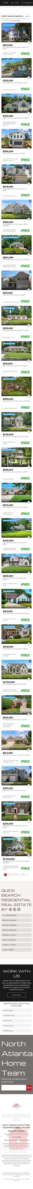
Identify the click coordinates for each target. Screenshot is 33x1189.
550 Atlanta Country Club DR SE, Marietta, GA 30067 (16, 862)
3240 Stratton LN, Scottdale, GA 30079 (15, 649)
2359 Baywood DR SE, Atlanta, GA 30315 (15, 330)
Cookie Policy (25, 1172)
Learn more (16, 20)
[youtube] (22, 1115)
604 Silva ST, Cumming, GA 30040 (14, 153)
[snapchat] (29, 1115)
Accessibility (16, 1176)
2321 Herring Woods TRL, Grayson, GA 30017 (15, 543)
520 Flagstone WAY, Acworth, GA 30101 (15, 719)
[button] (29, 1087)
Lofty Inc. (12, 1179)
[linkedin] (7, 1115)
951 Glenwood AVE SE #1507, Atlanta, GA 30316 (16, 48)
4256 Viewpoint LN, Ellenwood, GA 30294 (16, 613)
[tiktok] (25, 1115)
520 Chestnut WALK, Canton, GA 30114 (15, 472)
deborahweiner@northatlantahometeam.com (16, 1140)
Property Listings (19, 1174)
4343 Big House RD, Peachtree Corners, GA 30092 (15, 225)
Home (5, 3)
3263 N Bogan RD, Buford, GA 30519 (14, 684)
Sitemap (27, 1174)
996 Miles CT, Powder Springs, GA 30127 (15, 436)
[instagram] (18, 1115)
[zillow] (14, 1115)
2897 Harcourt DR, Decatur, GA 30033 (15, 366)
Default (27, 16)
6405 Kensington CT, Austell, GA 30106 (15, 82)
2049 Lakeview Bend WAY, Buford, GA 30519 (15, 189)
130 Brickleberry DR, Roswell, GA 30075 (15, 507)
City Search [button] (27, 3)
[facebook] (3, 1115)
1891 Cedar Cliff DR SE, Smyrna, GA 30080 (16, 401)
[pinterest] (14, 1119)
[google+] (18, 1119)
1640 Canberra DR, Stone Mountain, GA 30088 (15, 826)
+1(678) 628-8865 (16, 1137)
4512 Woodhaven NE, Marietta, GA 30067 (16, 118)
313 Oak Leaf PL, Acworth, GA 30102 (14, 790)
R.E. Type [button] (15, 3)
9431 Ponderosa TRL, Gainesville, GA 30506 (16, 259)
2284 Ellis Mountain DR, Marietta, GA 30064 (14, 579)
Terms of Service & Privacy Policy (12, 1172)
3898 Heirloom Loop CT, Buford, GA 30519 (16, 755)
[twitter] (11, 1115)
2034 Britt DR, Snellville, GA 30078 (14, 295)
